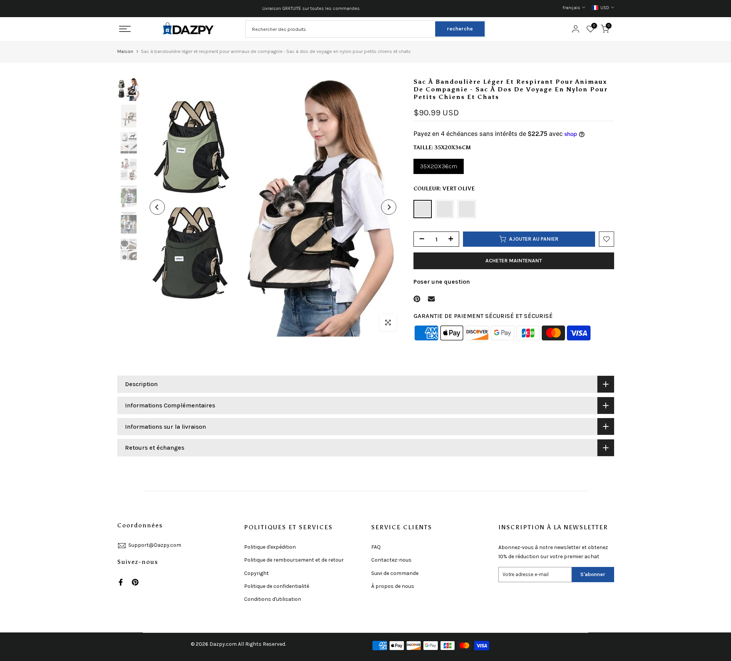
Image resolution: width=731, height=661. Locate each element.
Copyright (256, 573)
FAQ (376, 547)
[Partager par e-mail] (431, 298)
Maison (125, 51)
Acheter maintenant (513, 260)
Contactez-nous (391, 560)
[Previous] (157, 207)
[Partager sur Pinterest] (416, 298)
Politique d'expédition (270, 547)
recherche (460, 29)
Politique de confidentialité (276, 586)
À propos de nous (392, 586)
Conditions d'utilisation (272, 599)
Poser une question (441, 281)
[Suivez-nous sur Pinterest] (135, 582)
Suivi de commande (394, 573)
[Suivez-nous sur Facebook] (120, 582)
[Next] (388, 207)
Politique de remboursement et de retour (294, 560)
